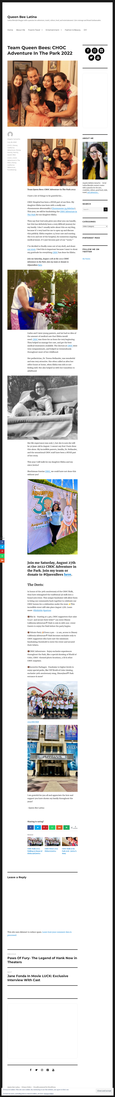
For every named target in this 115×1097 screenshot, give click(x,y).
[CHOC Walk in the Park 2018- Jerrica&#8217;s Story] (70, 841)
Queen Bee (11, 155)
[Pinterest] (47, 1070)
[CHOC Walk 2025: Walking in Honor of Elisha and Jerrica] (35, 841)
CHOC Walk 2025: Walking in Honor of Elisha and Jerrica (34, 851)
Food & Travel (34, 30)
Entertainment (52, 30)
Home (10, 30)
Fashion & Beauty (73, 30)
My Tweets (86, 259)
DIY (85, 30)
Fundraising (11, 170)
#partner (47, 610)
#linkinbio (38, 610)
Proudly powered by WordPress (44, 1087)
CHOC (55, 252)
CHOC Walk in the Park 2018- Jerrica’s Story (69, 851)
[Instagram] (42, 1070)
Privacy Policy (26, 1087)
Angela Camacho (13, 139)
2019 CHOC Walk (33, 722)
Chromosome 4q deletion (63, 208)
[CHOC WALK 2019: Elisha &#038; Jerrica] (52, 841)
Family (15, 152)
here (40, 265)
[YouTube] (53, 1070)
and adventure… (93, 192)
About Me (20, 30)
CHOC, (48, 471)
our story (31, 249)
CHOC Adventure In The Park (13, 160)
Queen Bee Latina (22, 17)
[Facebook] (30, 1070)
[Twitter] (36, 1070)
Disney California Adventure (12, 147)
